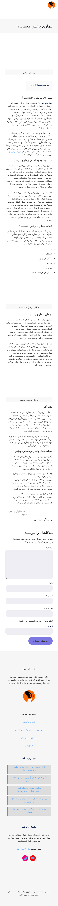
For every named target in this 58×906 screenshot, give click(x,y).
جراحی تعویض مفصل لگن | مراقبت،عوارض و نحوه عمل (29, 789)
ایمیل (49, 595)
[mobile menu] (6, 5)
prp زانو (29, 745)
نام (50, 583)
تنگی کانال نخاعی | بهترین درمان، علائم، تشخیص (29, 779)
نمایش (32, 85)
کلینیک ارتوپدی (15, 151)
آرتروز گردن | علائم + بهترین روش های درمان (29, 810)
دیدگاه (49, 547)
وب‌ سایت (48, 608)
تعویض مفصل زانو (29, 737)
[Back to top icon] (29, 888)
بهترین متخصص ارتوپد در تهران (29, 729)
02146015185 (23, 848)
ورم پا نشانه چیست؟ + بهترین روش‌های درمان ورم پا (29, 800)
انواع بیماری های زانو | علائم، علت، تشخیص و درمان (29, 768)
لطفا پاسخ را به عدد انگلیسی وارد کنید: (36, 621)
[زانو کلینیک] (52, 5)
